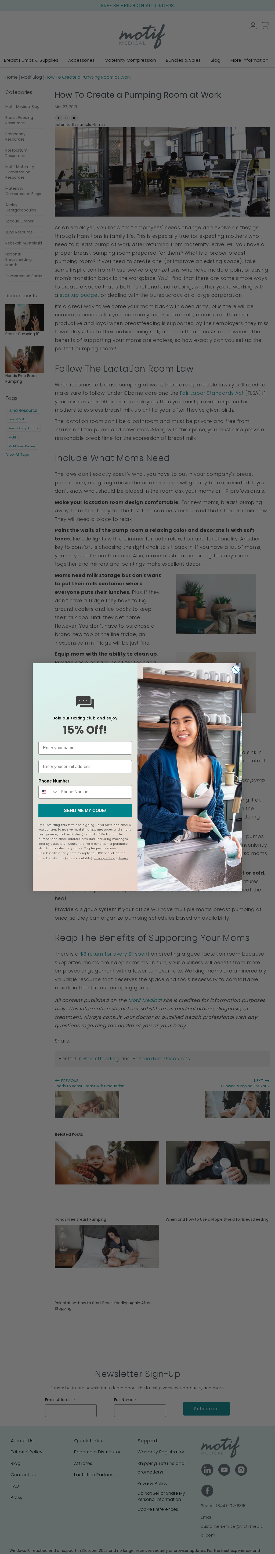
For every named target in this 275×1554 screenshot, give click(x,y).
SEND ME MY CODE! (85, 810)
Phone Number (53, 781)
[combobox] (48, 791)
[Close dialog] (235, 670)
